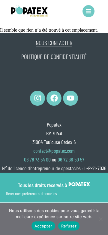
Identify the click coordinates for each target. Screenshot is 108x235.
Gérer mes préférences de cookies (31, 193)
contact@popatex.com (54, 150)
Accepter (43, 226)
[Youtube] (70, 98)
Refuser (68, 226)
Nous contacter (54, 42)
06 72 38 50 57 (71, 159)
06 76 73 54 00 (37, 159)
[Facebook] (54, 98)
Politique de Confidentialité (54, 56)
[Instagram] (37, 98)
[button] (88, 11)
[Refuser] (101, 219)
